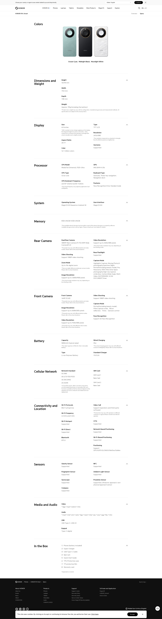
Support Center (76, 591)
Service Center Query (77, 598)
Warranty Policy (76, 593)
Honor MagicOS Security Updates (81, 600)
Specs (142, 13)
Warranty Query (76, 595)
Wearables (80, 8)
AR (146, 8)
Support (109, 8)
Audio (45, 600)
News (16, 595)
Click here (94, 614)
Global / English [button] (111, 2)
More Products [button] (91, 8)
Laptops (63, 8)
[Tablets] (74, 8)
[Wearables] (84, 8)
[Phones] (58, 8)
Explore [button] (117, 8)
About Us (17, 591)
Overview (134, 13)
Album (17, 598)
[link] (16, 609)
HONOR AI (45, 8)
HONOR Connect (104, 593)
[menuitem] (127, 80)
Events (17, 593)
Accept (132, 614)
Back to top (142, 582)
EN (142, 8)
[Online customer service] (157, 608)
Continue (138, 2)
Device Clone (103, 595)
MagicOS (101, 8)
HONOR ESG (18, 600)
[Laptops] (67, 8)
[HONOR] (19, 582)
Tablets (71, 8)
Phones (55, 8)
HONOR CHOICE (48, 602)
